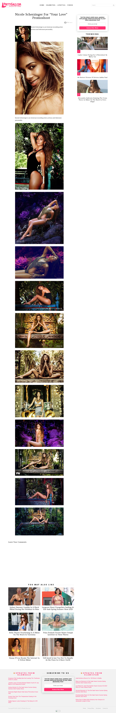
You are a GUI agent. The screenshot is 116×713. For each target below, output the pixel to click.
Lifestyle (61, 5)
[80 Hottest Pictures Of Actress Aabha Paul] (92, 65)
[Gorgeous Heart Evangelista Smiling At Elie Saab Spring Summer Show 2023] (58, 596)
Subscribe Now (92, 28)
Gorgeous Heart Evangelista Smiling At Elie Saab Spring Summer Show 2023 (58, 608)
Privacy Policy (91, 708)
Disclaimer (98, 708)
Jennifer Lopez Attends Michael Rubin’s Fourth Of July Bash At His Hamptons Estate (23, 683)
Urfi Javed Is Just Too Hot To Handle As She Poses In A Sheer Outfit (58, 659)
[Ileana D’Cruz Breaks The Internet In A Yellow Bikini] (24, 647)
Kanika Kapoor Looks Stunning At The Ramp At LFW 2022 (22, 701)
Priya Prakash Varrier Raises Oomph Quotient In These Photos (58, 634)
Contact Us (105, 708)
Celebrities (50, 5)
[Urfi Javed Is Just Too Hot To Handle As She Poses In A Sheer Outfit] (58, 647)
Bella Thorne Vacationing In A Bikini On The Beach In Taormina (24, 634)
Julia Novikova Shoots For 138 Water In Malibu (89, 678)
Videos (70, 5)
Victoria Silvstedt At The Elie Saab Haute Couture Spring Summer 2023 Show (91, 691)
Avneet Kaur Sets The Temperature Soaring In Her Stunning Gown (22, 697)
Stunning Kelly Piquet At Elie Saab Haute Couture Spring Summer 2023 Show (91, 695)
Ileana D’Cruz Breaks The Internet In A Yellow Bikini (24, 659)
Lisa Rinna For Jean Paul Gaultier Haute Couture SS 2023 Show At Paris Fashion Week (91, 686)
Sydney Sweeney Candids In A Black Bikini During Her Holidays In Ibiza (24, 608)
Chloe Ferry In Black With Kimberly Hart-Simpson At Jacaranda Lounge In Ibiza (90, 700)
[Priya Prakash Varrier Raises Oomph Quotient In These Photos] (58, 622)
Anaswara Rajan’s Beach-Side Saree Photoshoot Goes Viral (23, 692)
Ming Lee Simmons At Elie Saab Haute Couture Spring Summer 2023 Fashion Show (91, 682)
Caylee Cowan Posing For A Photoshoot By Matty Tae (92, 56)
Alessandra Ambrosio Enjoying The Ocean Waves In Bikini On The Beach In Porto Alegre (92, 99)
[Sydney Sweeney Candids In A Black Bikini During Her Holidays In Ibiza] (24, 596)
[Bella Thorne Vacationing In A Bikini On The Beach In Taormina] (24, 622)
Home (42, 5)
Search (113, 5)
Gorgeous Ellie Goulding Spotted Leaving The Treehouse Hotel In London (24, 679)
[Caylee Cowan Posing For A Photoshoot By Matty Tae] (92, 43)
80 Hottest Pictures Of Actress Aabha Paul (92, 77)
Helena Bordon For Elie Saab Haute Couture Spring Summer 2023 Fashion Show (22, 688)
